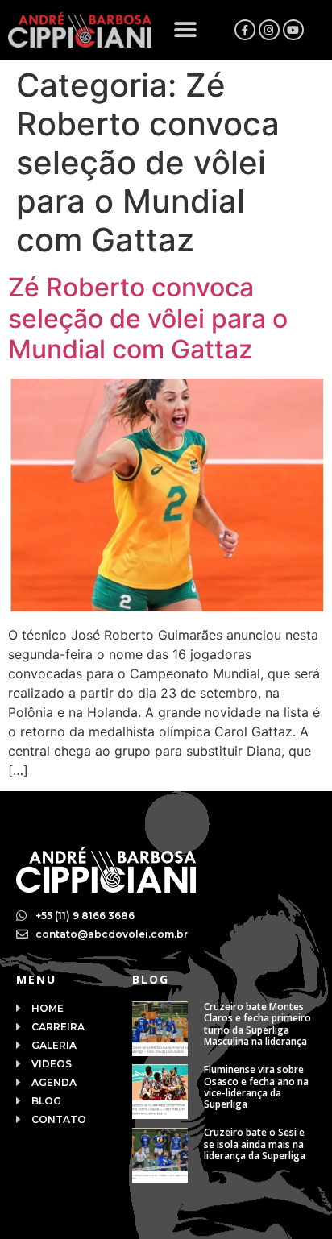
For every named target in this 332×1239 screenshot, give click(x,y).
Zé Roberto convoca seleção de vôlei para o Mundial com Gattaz (148, 318)
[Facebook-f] (244, 29)
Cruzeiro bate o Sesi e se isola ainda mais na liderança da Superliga (254, 1143)
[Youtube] (293, 29)
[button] (186, 30)
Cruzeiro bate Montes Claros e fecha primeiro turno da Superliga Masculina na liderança (257, 1024)
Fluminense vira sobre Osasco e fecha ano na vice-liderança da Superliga (256, 1087)
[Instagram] (269, 29)
